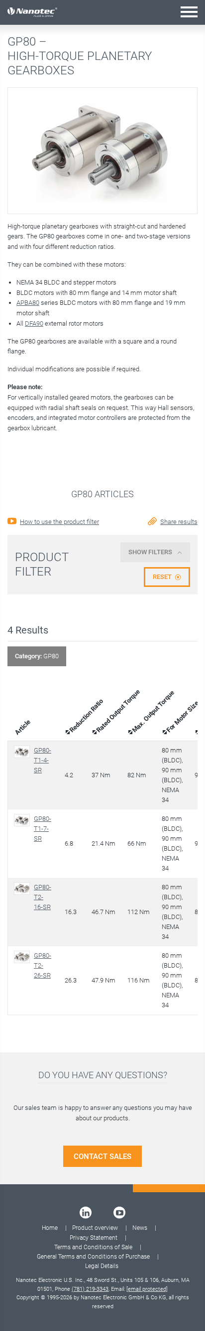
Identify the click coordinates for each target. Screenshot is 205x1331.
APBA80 (27, 302)
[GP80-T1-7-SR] (24, 820)
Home (50, 1227)
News (139, 1227)
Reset (162, 576)
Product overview (95, 1227)
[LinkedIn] (86, 1212)
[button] (189, 11)
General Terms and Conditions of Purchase (93, 1256)
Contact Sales (102, 1156)
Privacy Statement (93, 1237)
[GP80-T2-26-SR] (24, 957)
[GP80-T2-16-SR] (24, 888)
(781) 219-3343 (90, 1289)
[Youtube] (119, 1212)
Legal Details (101, 1266)
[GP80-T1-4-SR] (24, 752)
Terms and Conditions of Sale (93, 1247)
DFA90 (34, 323)
